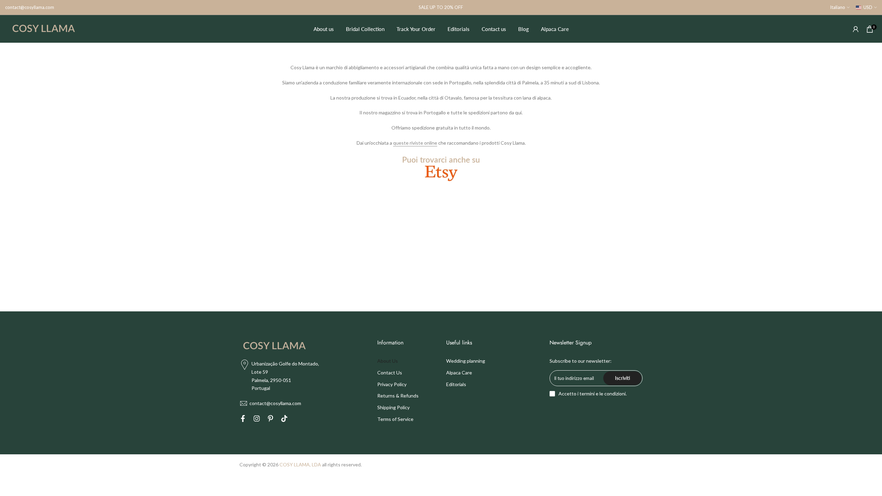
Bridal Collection (365, 29)
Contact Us (389, 372)
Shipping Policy (393, 407)
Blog (523, 29)
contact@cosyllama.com (29, 7)
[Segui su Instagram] (256, 419)
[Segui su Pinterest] (270, 419)
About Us (387, 361)
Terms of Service (395, 419)
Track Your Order (416, 29)
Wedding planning (465, 361)
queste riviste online (415, 143)
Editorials (459, 29)
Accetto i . (592, 393)
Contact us (494, 29)
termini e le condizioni (603, 393)
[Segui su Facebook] (242, 419)
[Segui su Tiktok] (284, 419)
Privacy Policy (392, 384)
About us (324, 29)
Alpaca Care (555, 29)
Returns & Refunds (398, 396)
